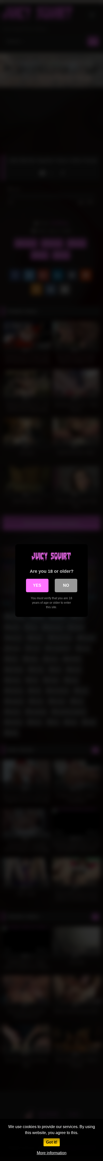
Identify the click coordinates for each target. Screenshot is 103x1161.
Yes (37, 585)
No (66, 585)
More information (51, 1153)
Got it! (51, 1142)
